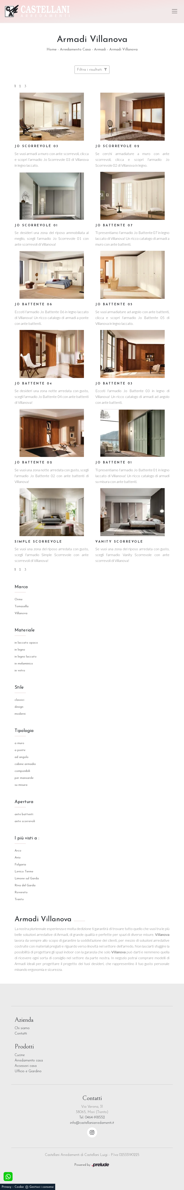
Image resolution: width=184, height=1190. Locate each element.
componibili (22, 771)
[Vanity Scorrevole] (132, 512)
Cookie (19, 1187)
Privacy (6, 1187)
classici (19, 700)
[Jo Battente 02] (52, 433)
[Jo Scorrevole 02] (132, 117)
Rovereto (21, 892)
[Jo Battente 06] (52, 275)
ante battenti (24, 814)
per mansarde (24, 778)
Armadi (100, 49)
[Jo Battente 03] (132, 354)
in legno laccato (26, 656)
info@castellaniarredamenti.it (92, 1123)
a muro (19, 743)
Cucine (20, 1055)
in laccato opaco (26, 642)
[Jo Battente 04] (52, 354)
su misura (21, 785)
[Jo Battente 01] (132, 433)
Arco (18, 850)
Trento (19, 899)
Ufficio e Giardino (28, 1071)
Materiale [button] (25, 630)
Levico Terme (24, 871)
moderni (20, 714)
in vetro (20, 670)
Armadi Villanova (123, 49)
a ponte (20, 750)
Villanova (21, 613)
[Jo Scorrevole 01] (52, 196)
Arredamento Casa (75, 49)
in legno (20, 649)
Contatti (21, 1033)
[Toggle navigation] (175, 11)
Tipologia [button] (24, 731)
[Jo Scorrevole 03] (52, 117)
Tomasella (21, 606)
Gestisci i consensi (41, 1187)
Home (52, 49)
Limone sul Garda (27, 878)
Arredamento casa (29, 1060)
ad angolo (21, 757)
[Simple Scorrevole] (52, 512)
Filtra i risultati (90, 70)
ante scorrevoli (25, 821)
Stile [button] (19, 687)
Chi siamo (22, 1028)
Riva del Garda (25, 885)
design (19, 707)
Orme (18, 599)
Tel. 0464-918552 (92, 1117)
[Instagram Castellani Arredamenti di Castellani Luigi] (92, 1132)
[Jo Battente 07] (132, 196)
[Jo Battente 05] (132, 275)
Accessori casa (26, 1066)
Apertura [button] (24, 802)
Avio (18, 857)
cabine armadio (25, 764)
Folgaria (20, 864)
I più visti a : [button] (27, 838)
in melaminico (24, 663)
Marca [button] (21, 587)
